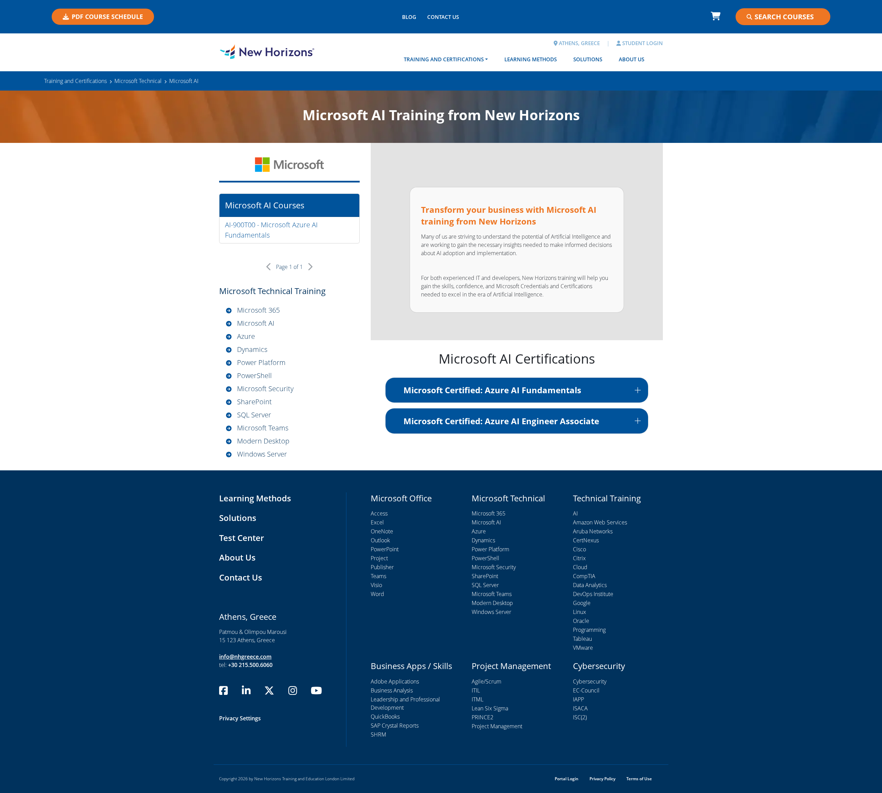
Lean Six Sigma (490, 708)
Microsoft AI (255, 323)
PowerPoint (385, 549)
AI (575, 513)
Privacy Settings (240, 718)
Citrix (579, 558)
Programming (589, 630)
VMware (583, 647)
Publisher (382, 567)
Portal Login (566, 779)
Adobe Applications (395, 681)
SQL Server (254, 414)
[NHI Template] (267, 51)
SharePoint (254, 401)
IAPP (578, 699)
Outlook (380, 540)
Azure (246, 336)
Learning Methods (530, 59)
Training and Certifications (444, 59)
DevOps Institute (593, 594)
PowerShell (254, 375)
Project (379, 558)
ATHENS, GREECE (578, 43)
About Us (631, 59)
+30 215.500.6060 (250, 665)
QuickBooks (385, 716)
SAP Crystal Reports (395, 725)
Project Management (497, 726)
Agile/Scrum (486, 681)
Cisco (579, 549)
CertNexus (586, 540)
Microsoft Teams (262, 427)
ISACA (580, 708)
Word (377, 594)
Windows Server (262, 454)
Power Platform (261, 362)
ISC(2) (580, 717)
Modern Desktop (263, 441)
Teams (378, 576)
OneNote (382, 531)
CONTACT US (443, 16)
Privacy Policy (602, 779)
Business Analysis (392, 690)
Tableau (582, 639)
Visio (376, 585)
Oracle (581, 621)
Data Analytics (590, 585)
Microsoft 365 (258, 310)
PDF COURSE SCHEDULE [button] (107, 16)
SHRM (378, 734)
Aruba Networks (593, 531)
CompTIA (584, 576)
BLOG (409, 16)
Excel (377, 522)
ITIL (476, 690)
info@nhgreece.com (245, 656)
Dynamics (252, 349)
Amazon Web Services (600, 522)
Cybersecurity (589, 681)
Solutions (587, 59)
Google (582, 603)
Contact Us (240, 577)
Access (379, 513)
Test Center (241, 537)
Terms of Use (639, 779)
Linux (579, 612)
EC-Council (586, 690)
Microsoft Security (265, 388)
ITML (477, 699)
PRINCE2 (482, 717)
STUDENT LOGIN (642, 43)
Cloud (580, 567)
